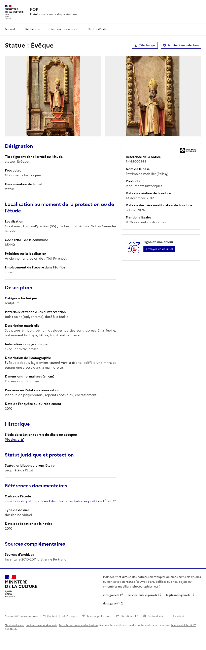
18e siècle (12, 439)
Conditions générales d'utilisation (78, 625)
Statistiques (127, 616)
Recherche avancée (63, 29)
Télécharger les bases (99, 616)
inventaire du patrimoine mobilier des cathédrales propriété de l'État (58, 501)
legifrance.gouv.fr (178, 595)
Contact (52, 616)
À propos (71, 616)
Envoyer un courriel (159, 249)
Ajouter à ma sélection (183, 45)
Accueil (10, 29)
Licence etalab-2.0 (181, 625)
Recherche (32, 29)
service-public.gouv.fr (142, 595)
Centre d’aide (156, 616)
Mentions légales (14, 625)
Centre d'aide (97, 29)
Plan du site (179, 616)
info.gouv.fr (111, 595)
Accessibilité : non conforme (21, 616)
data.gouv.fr (111, 603)
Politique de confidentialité (41, 625)
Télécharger (147, 45)
